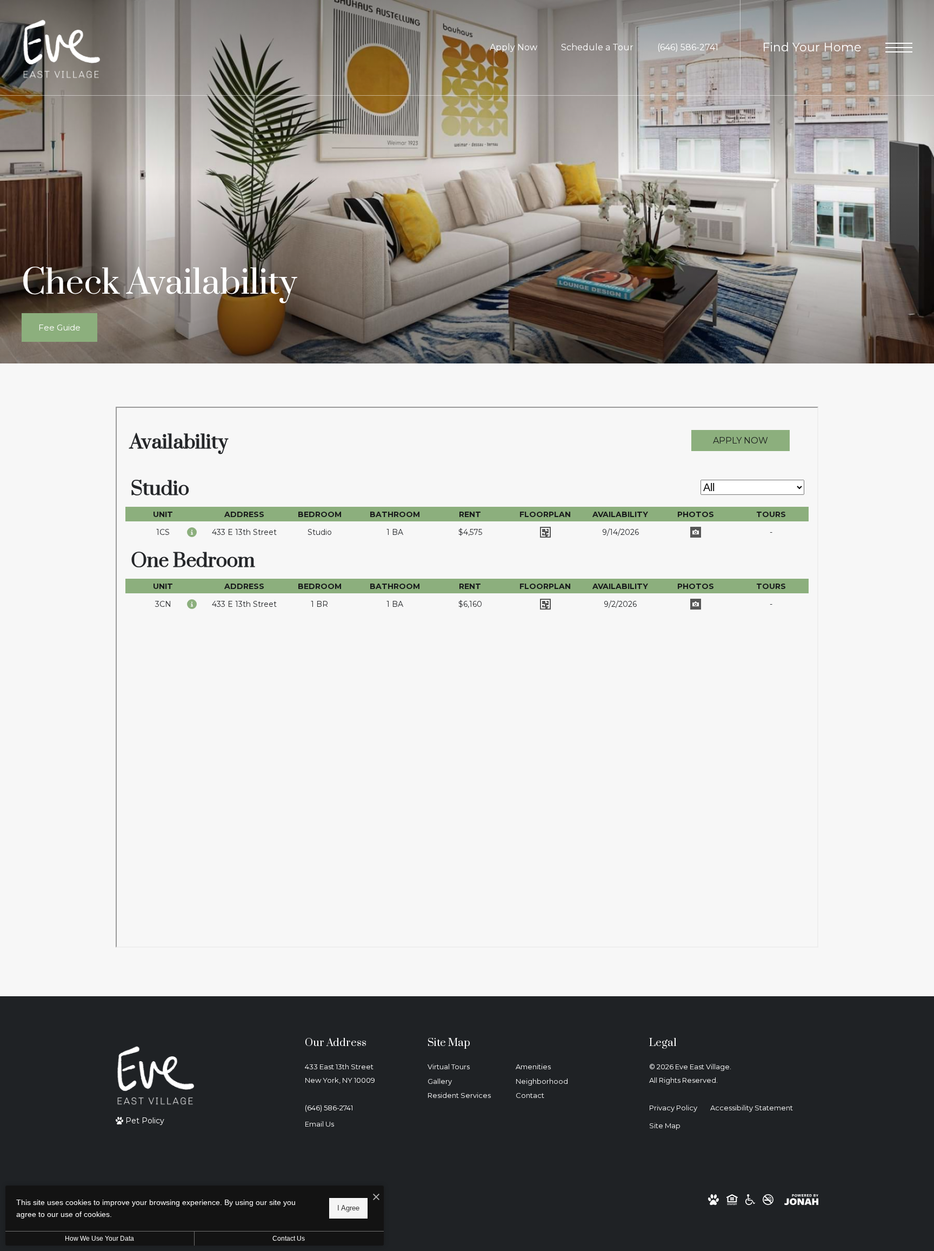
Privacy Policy (673, 1107)
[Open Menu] (898, 47)
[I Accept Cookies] (376, 1198)
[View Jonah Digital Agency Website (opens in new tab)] (801, 1199)
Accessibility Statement (751, 1107)
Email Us (319, 1124)
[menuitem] (463, 1067)
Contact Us (288, 1238)
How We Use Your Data (99, 1238)
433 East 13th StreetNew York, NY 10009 (340, 1073)
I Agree (348, 1208)
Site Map (665, 1125)
